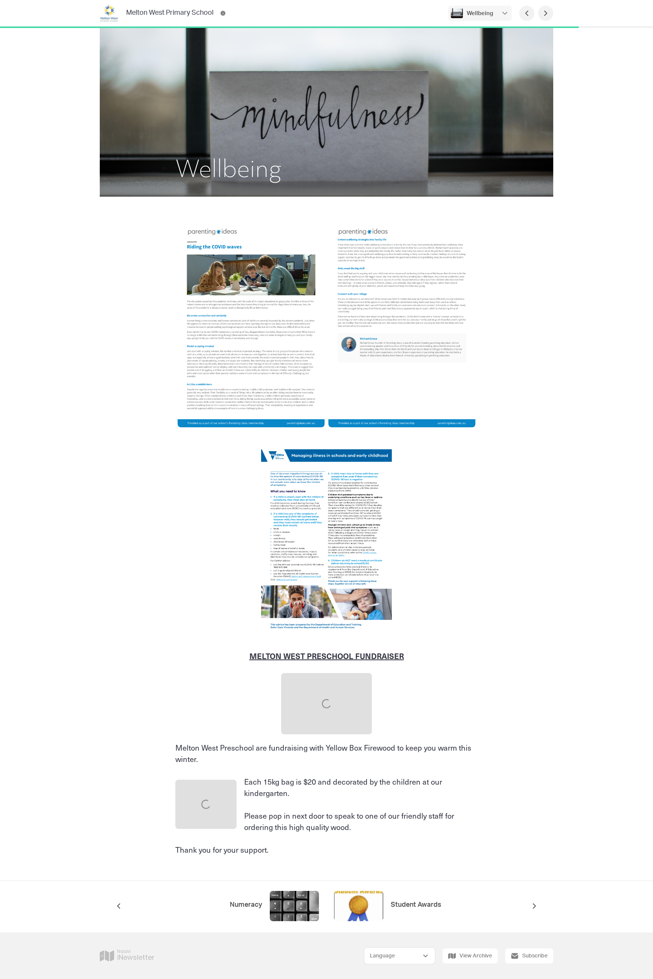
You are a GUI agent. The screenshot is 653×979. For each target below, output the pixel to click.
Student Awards (416, 904)
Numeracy (246, 904)
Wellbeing (480, 13)
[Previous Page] (526, 13)
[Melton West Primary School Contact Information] (223, 13)
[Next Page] (545, 13)
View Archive (476, 956)
